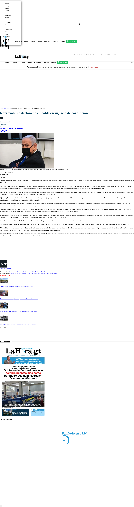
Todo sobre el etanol (47, 67)
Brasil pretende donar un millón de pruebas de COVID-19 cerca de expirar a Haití (29, 271)
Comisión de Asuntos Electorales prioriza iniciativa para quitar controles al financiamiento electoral (34, 273)
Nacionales (7, 8)
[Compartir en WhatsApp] (1, 130)
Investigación (8, 6)
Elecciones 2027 (83, 67)
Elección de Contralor (59, 67)
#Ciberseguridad (94, 67)
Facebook (7, 479)
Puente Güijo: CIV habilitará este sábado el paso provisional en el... (17, 286)
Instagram (7, 481)
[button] (132, 62)
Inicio (1, 108)
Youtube (7, 487)
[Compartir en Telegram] (6, 130)
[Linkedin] (2, 484)
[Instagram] (2, 482)
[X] (2, 486)
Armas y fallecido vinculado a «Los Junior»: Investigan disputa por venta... (18, 311)
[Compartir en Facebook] (2, 130)
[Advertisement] (46, 249)
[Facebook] (2, 480)
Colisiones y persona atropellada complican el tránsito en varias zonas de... (19, 299)
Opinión (7, 10)
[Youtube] (2, 487)
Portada (7, 3)
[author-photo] (3, 267)
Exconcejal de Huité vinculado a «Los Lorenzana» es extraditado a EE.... (18, 324)
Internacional (8, 15)
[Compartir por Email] (5, 130)
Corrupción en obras (72, 67)
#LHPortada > (5, 342)
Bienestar (7, 17)
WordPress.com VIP (5, 122)
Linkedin (7, 483)
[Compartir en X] (4, 130)
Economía (7, 13)
